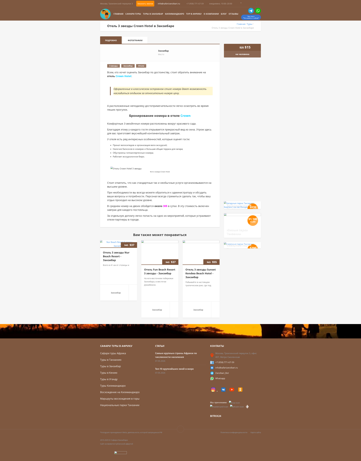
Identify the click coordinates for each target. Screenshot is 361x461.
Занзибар (128, 66)
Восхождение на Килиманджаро (120, 392)
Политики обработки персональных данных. (244, 177)
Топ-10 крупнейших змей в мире (174, 368)
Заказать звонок (145, 3)
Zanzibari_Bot (222, 373)
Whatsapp (220, 378)
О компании (211, 13)
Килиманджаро (174, 13)
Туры (249, 24)
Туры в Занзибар (153, 13)
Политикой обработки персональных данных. (245, 163)
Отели (141, 66)
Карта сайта (256, 432)
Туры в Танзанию (110, 359)
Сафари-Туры (133, 13)
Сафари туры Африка (113, 353)
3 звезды (113, 66)
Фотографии (135, 40)
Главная (118, 13)
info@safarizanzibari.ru (226, 367)
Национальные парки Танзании (119, 405)
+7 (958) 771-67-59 (195, 3)
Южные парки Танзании (237, 231)
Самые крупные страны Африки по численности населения (176, 355)
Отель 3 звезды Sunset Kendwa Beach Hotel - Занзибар (200, 273)
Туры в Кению (108, 372)
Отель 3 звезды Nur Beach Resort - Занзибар (116, 256)
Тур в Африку (194, 13)
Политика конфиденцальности (233, 432)
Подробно (111, 40)
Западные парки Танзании (239, 207)
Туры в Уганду (108, 379)
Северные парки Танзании (239, 247)
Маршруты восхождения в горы (119, 398)
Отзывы (233, 13)
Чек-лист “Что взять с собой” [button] (251, 17)
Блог (224, 13)
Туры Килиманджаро (113, 385)
